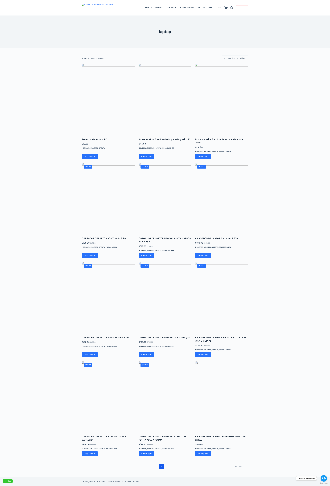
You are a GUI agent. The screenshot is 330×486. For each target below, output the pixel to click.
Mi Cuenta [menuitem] (159, 8)
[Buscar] (231, 7)
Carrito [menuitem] (201, 8)
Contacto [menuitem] (171, 8)
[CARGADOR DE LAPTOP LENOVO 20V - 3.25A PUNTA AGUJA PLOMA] (165, 396)
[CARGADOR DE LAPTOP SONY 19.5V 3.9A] (108, 198)
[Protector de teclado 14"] (108, 99)
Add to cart (89, 156)
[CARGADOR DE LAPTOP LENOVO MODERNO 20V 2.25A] (221, 396)
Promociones (168, 148)
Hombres (86, 148)
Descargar (242, 8)
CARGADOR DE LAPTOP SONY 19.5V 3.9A (104, 238)
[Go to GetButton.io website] (324, 483)
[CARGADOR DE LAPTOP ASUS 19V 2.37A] (221, 198)
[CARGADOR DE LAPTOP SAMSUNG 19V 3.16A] (108, 297)
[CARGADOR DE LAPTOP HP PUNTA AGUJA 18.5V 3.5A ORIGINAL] (221, 297)
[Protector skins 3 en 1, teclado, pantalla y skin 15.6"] (221, 99)
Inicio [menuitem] (147, 8)
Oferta (102, 148)
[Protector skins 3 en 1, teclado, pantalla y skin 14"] (165, 99)
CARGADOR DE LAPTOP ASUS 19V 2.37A (216, 238)
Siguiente (239, 467)
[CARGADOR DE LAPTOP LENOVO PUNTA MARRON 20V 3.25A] (165, 198)
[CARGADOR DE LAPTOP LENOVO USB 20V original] (165, 297)
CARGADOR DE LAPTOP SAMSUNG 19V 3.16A (106, 337)
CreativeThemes (131, 481)
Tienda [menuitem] (211, 8)
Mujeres (94, 148)
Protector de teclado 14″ (94, 139)
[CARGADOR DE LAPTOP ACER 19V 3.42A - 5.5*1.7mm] (108, 396)
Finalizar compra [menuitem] (186, 8)
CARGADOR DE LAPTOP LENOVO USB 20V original (165, 337)
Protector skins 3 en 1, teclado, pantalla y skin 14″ (164, 139)
